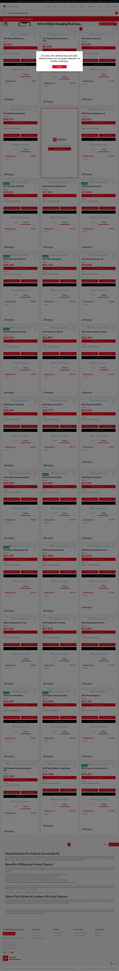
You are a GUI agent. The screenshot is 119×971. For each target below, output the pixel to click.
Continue (59, 66)
